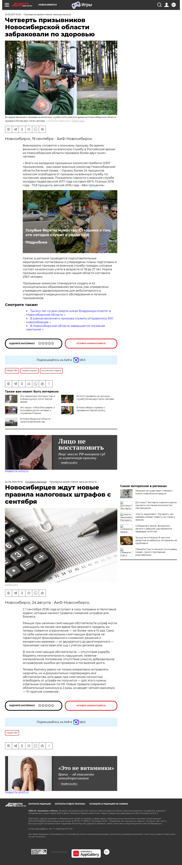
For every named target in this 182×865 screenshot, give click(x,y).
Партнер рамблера (59, 852)
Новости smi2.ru (17, 471)
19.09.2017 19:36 (13, 14)
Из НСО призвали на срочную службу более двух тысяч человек (95, 397)
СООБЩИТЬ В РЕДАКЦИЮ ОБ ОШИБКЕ (108, 804)
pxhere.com (11, 584)
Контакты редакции (39, 804)
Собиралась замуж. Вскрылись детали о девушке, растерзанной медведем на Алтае (153, 528)
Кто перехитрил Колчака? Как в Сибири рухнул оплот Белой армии (37, 399)
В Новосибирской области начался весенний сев (35, 420)
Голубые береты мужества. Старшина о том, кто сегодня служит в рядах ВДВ (68, 232)
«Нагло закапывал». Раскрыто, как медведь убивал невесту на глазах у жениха (155, 517)
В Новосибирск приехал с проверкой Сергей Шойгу (90, 409)
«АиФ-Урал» (78, 121)
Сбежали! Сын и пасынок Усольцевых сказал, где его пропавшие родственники (156, 552)
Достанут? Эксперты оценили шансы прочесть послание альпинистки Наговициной (156, 505)
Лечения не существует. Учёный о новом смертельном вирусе (154, 492)
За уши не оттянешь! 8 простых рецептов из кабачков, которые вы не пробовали (156, 540)
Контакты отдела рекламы (70, 804)
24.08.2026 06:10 (14, 481)
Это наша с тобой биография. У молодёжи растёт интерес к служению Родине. (37, 410)
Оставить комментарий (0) (91, 343)
